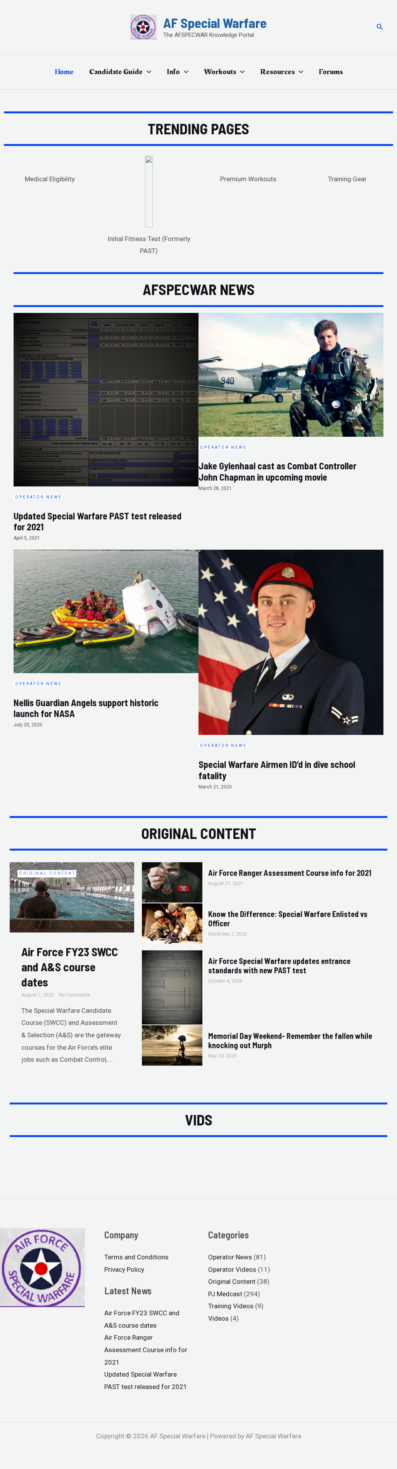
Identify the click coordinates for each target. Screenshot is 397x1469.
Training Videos (231, 1306)
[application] (147, 71)
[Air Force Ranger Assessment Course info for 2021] (172, 882)
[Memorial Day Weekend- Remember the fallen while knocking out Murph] (172, 1045)
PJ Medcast (225, 1294)
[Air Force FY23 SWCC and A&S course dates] (72, 897)
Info (173, 72)
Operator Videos (232, 1269)
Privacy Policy (124, 1269)
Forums (331, 72)
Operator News (230, 1257)
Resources (277, 72)
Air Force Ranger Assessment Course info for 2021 (289, 872)
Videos (218, 1318)
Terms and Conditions (136, 1257)
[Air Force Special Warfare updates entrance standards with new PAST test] (172, 987)
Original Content (47, 873)
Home (64, 72)
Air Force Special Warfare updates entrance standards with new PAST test (279, 965)
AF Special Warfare (215, 22)
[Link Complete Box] (106, 431)
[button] (379, 27)
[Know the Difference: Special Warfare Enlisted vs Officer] (172, 923)
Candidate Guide (116, 72)
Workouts (220, 72)
